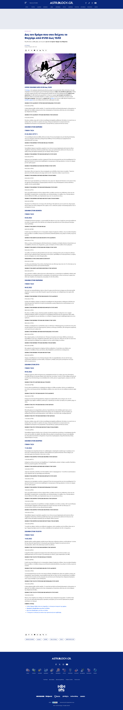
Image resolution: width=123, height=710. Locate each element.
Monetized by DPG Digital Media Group (67, 702)
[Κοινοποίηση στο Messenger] (34, 50)
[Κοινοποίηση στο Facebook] (28, 50)
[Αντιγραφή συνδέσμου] (43, 50)
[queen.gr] (57, 696)
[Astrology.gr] (61, 3)
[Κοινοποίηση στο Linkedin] (40, 50)
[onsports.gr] (49, 696)
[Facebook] (86, 3)
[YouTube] (95, 3)
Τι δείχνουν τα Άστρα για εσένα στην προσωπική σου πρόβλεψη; (44, 612)
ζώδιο (52, 98)
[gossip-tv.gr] (66, 696)
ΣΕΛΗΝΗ (45, 639)
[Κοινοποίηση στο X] (31, 50)
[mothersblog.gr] (74, 696)
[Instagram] (92, 3)
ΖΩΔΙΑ (61, 639)
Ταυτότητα (45, 679)
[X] (60, 665)
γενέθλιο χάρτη (29, 100)
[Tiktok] (89, 3)
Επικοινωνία (77, 679)
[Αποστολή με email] (46, 50)
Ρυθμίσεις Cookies (69, 679)
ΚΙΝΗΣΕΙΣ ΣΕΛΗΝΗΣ (30, 639)
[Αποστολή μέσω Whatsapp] (37, 50)
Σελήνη (28, 90)
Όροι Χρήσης (51, 679)
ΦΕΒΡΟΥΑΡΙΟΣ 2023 (70, 639)
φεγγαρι (39, 639)
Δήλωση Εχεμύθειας (60, 679)
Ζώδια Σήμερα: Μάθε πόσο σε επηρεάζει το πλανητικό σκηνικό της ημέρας (46, 606)
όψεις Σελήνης (53, 639)
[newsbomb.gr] (40, 696)
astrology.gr (27, 45)
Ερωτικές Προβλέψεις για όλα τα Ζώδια (37, 610)
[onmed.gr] (83, 696)
